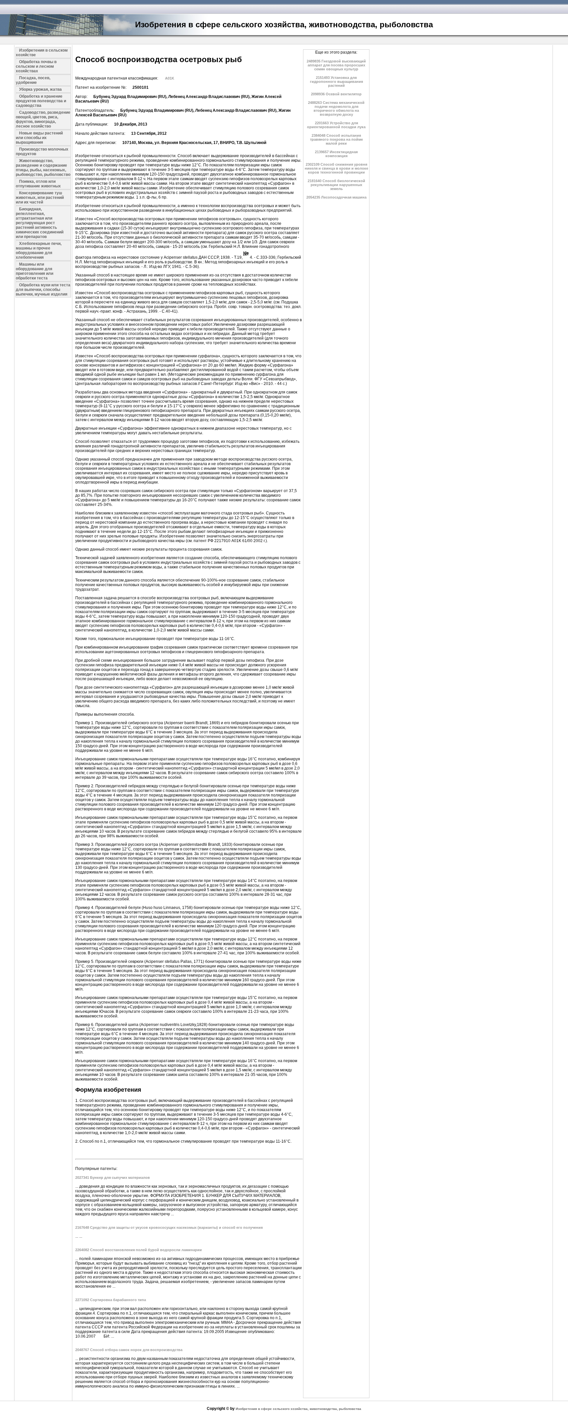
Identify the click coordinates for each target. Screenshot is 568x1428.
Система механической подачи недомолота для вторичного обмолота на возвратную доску (336, 108)
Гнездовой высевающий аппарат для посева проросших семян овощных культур (336, 65)
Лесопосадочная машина (336, 197)
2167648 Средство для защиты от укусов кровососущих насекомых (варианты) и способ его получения (169, 1227)
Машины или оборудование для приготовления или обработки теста (34, 271)
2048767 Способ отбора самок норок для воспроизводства (128, 1350)
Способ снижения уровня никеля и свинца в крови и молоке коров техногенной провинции (336, 168)
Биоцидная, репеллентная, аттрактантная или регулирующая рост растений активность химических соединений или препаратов (39, 223)
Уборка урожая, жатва (40, 89)
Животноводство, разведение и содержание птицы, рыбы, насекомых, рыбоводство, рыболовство (43, 167)
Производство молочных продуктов (42, 151)
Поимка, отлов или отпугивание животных (38, 183)
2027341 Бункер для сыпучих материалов (112, 1177)
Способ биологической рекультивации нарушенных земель (336, 185)
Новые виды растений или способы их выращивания (39, 138)
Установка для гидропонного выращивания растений (336, 81)
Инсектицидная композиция (336, 154)
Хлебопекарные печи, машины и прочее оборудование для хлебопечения (38, 250)
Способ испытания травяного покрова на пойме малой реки (336, 139)
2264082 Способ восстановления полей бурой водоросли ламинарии (138, 1250)
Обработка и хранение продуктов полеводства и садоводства (41, 101)
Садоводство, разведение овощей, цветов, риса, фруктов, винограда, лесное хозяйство (43, 119)
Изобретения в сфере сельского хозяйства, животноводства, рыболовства (298, 1409)
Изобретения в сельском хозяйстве (42, 52)
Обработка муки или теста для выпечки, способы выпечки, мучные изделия (43, 290)
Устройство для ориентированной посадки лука (336, 125)
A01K (169, 78)
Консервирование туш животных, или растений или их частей (40, 197)
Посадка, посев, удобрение (33, 80)
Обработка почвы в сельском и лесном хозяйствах (36, 66)
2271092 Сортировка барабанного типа (110, 1300)
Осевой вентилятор (336, 94)
